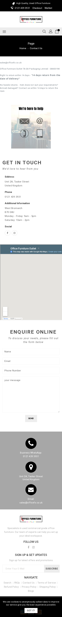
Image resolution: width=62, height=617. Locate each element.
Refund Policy (11, 587)
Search (7, 582)
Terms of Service (47, 582)
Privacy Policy (29, 587)
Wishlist (48, 8)
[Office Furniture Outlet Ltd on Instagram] (14, 233)
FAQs (17, 582)
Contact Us (28, 582)
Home (23, 48)
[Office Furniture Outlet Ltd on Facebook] (7, 233)
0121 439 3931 (22, 8)
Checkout (37, 8)
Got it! (31, 610)
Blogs (31, 591)
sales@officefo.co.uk (31, 502)
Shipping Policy (47, 587)
